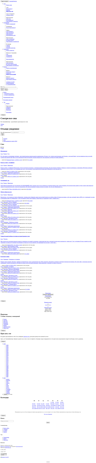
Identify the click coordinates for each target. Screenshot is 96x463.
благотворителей (19, 446)
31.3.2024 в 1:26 (15, 203)
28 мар (2, 221)
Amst (8, 171)
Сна (7, 54)
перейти (5, 394)
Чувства (5, 239)
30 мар (2, 177)
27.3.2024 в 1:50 (15, 232)
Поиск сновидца (10, 50)
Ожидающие (9, 31)
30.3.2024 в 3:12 (15, 208)
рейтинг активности (12, 65)
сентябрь (8, 389)
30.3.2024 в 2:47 (15, 210)
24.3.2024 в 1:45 (15, 276)
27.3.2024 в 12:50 (15, 227)
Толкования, (6, 22)
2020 (7, 352)
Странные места (13, 231)
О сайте (5, 430)
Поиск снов (9, 5)
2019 (7, 354)
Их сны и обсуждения (11, 64)
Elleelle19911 (10, 245)
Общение (8, 107)
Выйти (7, 103)
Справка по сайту (10, 81)
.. (48, 305)
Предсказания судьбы (13, 246)
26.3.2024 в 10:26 (15, 247)
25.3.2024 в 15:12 (15, 289)
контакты (9, 63)
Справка (5, 429)
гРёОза (9, 174)
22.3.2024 (27, 289)
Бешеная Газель (10, 159)
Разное (5, 66)
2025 (7, 346)
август (7, 388)
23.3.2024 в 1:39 (15, 285)
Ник (2, 86)
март (7, 381)
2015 (7, 359)
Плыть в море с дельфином (7, 162)
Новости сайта (10, 78)
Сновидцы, (6, 49)
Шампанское (4, 151)
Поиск (4, 438)
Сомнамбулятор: (13, 1)
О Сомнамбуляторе (10, 84)
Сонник (8, 46)
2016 (7, 357)
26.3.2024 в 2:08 (15, 253)
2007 (7, 369)
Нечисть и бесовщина (14, 269)
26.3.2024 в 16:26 (18, 245)
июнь (7, 385)
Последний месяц (11, 27)
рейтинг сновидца (12, 21)
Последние (9, 8)
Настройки (8, 112)
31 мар (2, 148)
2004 (7, 372)
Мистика (6, 202)
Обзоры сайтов (9, 15)
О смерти (11, 266)
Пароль (2, 88)
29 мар (2, 214)
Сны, (4, 3)
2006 (7, 370)
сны (8, 18)
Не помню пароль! (7, 99)
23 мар (2, 280)
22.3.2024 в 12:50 (15, 291)
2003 (7, 374)
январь (7, 379)
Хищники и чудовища (14, 259)
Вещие (5, 172)
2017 (7, 356)
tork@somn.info (8, 447)
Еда (8, 153)
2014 (7, 360)
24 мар (2, 274)
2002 (7, 375)
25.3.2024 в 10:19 (15, 268)
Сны (4, 140)
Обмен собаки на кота (6, 192)
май (7, 384)
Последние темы (10, 71)
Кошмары (6, 222)
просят (9, 34)
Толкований (9, 55)
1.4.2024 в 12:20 (18, 200)
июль (7, 386)
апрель (7, 383)
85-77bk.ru (9, 189)
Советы (8, 45)
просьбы (10, 32)
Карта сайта (6, 428)
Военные (10, 209)
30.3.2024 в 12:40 (15, 205)
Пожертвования (10, 83)
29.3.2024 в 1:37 (15, 219)
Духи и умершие (13, 202)
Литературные (6, 326)
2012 (7, 362)
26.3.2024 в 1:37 (15, 250)
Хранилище (6, 437)
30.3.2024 (29, 189)
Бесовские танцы (5, 256)
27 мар (2, 224)
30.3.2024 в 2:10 (15, 213)
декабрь (8, 393)
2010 (7, 365)
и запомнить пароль (8, 93)
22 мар (2, 286)
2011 (7, 364)
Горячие (8, 10)
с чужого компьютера (8, 94)
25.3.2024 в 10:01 (15, 270)
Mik (7, 265)
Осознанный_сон (5, 180)
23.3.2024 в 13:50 (15, 283)
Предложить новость (11, 79)
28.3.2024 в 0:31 (15, 223)
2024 (7, 347)
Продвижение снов (10, 35)
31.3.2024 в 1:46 (15, 176)
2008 (7, 367)
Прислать (5, 440)
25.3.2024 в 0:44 (15, 273)
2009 (7, 366)
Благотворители (10, 59)
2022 (7, 350)
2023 (7, 349)
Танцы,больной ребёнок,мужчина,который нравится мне (15, 236)
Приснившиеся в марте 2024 (10, 141)
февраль (8, 380)
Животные (10, 165)
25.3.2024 (27, 253)
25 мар (2, 251)
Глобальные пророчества (14, 172)
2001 (7, 376)
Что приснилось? (6, 132)
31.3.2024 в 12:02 (13, 171)
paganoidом (7, 446)
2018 (7, 355)
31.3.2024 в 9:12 (15, 174)
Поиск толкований (10, 24)
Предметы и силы (13, 218)
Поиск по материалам (11, 68)
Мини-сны (6, 328)
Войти (2, 89)
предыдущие (48, 294)
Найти (48, 422)
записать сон (26, 336)
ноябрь (7, 391)
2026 (7, 345)
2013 (7, 361)
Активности (9, 56)
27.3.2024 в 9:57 (15, 229)
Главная (5, 138)
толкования (10, 39)
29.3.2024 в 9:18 (15, 217)
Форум (5, 432)
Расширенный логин (8, 97)
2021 (7, 351)
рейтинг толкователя (12, 41)
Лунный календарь (10, 47)
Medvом (2, 446)
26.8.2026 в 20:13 (17, 189)
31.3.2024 (30, 159)
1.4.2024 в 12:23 (18, 159)
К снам (10, 40)
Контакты (8, 109)
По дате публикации (48, 414)
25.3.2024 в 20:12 (12, 265)
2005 (7, 371)
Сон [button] (2, 125)
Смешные (5, 324)
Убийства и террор (13, 222)
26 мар (2, 233)
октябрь (8, 390)
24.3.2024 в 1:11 (15, 279)
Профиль (8, 108)
